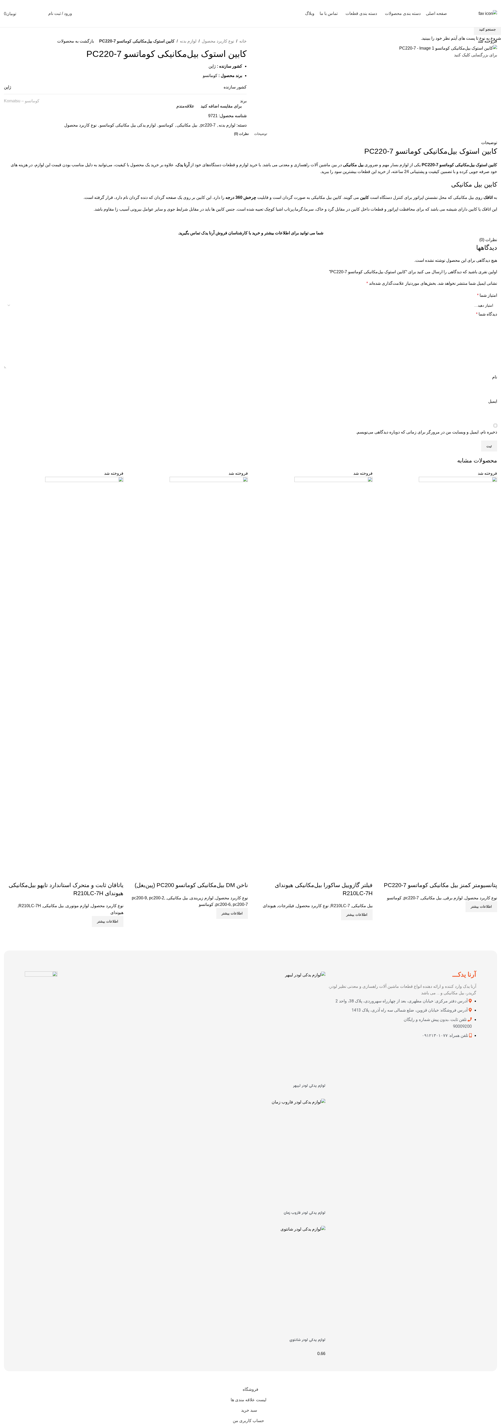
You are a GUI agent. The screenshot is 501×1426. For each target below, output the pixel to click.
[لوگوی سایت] (488, 13)
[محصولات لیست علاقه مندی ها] (31, 13)
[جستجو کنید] (41, 13)
